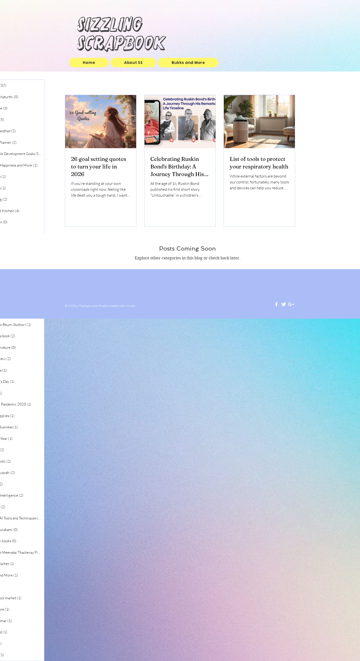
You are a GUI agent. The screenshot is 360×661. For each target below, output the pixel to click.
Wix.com (130, 306)
